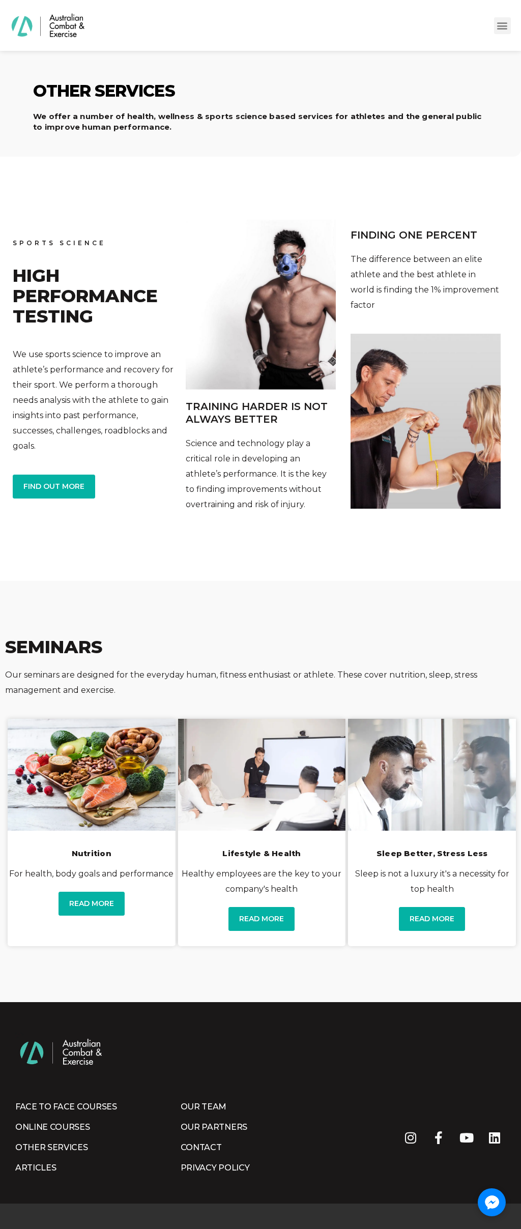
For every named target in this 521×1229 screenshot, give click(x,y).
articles (35, 1168)
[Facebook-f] (438, 1137)
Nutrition (91, 853)
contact (201, 1147)
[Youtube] (466, 1137)
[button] (502, 25)
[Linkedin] (494, 1137)
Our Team (203, 1106)
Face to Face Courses (66, 1106)
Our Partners (214, 1127)
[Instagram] (410, 1137)
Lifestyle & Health (261, 853)
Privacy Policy (215, 1168)
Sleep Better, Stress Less (432, 853)
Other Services (51, 1147)
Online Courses (52, 1127)
